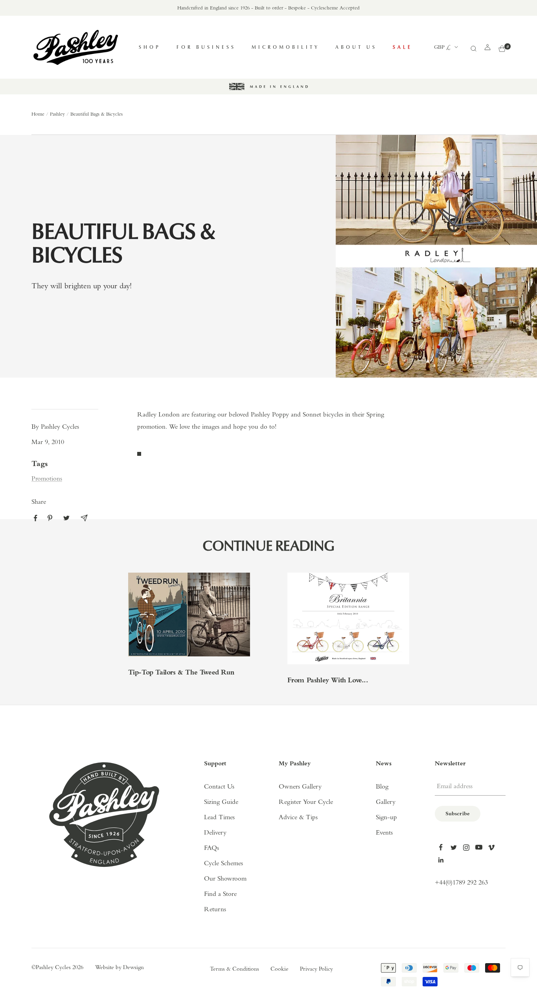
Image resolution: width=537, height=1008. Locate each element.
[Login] (487, 47)
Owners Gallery (300, 786)
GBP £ (442, 47)
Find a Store (220, 894)
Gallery (385, 802)
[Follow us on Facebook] (441, 847)
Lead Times (219, 817)
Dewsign (133, 968)
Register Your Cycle (306, 802)
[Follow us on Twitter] (453, 847)
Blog (382, 786)
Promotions (46, 478)
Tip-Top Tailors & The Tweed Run (181, 672)
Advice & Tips (298, 817)
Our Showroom (225, 878)
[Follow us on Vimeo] (491, 847)
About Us (356, 47)
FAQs (211, 848)
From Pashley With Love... (327, 680)
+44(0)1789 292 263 (461, 882)
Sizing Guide (221, 802)
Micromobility (286, 47)
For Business (206, 47)
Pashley (57, 114)
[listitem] (35, 518)
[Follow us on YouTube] (479, 847)
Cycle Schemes (223, 863)
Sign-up (386, 817)
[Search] (473, 47)
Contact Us (219, 786)
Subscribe (457, 814)
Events (384, 832)
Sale (402, 47)
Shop (150, 47)
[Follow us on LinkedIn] (441, 860)
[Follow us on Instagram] (466, 847)
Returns (215, 909)
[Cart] (502, 47)
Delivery (215, 832)
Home (37, 114)
